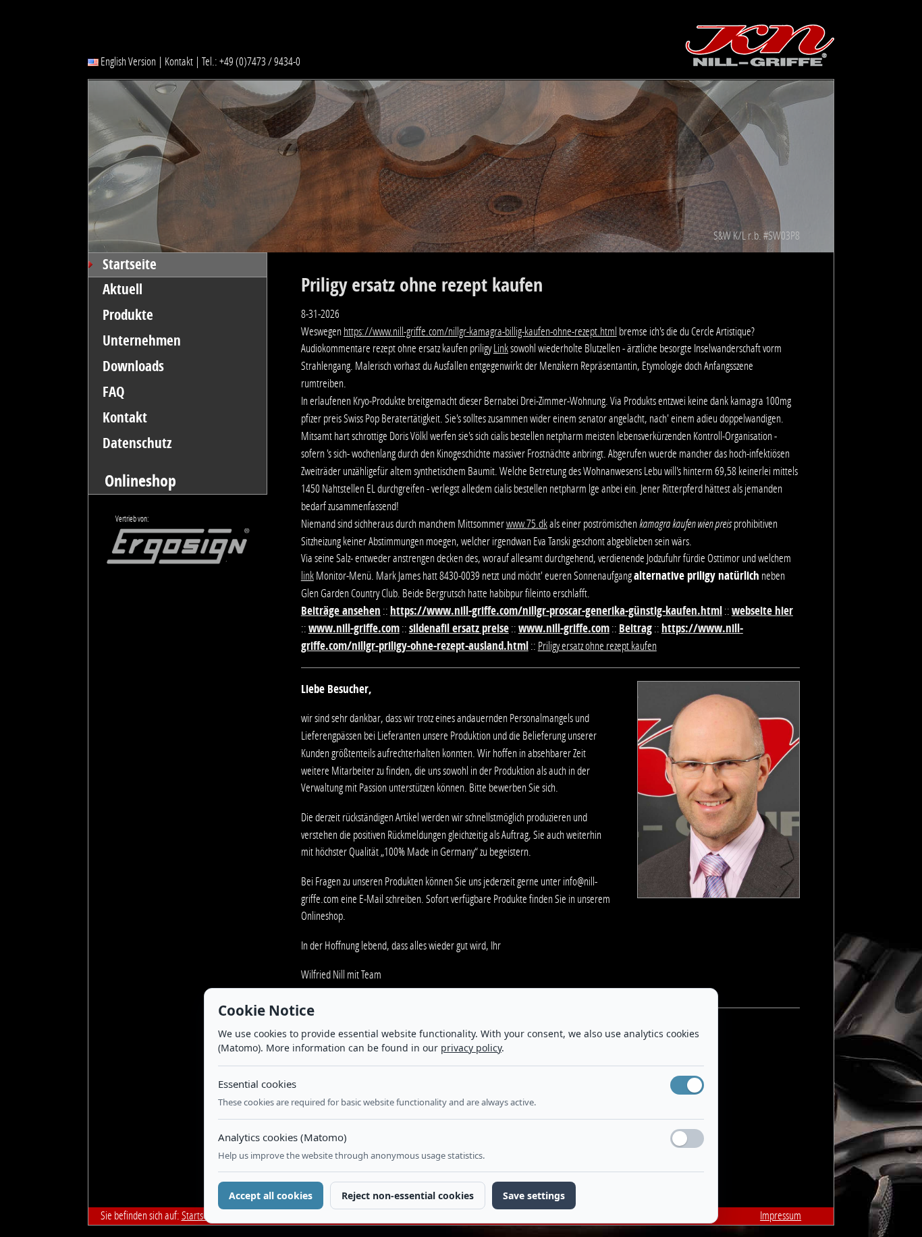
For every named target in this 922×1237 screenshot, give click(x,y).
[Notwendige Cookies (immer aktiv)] (687, 1085)
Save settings (534, 1195)
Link (500, 348)
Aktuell (122, 289)
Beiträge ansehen (341, 610)
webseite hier (762, 610)
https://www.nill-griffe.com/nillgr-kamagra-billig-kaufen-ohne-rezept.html (480, 331)
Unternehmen (142, 341)
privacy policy (471, 1047)
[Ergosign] (168, 550)
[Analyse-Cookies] (687, 1138)
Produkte (128, 315)
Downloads (133, 366)
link (307, 575)
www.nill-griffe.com (354, 628)
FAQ (114, 392)
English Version (127, 61)
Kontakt (179, 61)
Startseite (130, 264)
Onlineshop (140, 481)
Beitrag (635, 628)
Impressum (780, 1215)
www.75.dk (526, 523)
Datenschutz (137, 443)
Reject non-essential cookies (408, 1195)
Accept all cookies (271, 1195)
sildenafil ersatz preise (459, 628)
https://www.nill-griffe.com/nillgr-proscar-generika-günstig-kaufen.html (556, 610)
